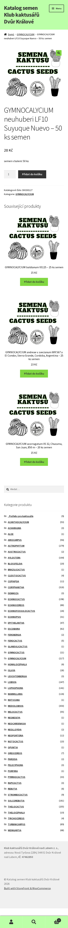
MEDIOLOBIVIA (15, 705)
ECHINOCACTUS (16, 599)
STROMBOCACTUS (18, 794)
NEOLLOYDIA (14, 729)
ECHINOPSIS (14, 616)
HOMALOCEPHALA (17, 664)
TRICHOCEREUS (16, 818)
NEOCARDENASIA (17, 723)
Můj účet (11, 922)
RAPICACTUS (14, 783)
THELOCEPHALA (16, 812)
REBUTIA (12, 788)
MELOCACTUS (15, 711)
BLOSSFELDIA (15, 563)
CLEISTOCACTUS (17, 575)
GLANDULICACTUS (17, 646)
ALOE (10, 534)
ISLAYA (11, 670)
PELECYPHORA (15, 765)
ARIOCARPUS (15, 540)
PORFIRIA (13, 771)
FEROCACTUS (15, 640)
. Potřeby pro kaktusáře (20, 516)
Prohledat (34, 922)
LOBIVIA (12, 682)
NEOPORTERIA (15, 735)
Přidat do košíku (32, 174)
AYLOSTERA (14, 557)
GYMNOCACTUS (16, 652)
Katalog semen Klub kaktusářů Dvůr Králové (21, 14)
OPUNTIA (13, 747)
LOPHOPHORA (15, 688)
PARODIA (12, 759)
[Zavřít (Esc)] (4, 911)
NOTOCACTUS (15, 741)
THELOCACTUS (16, 806)
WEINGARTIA (14, 830)
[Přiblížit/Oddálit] (29, 911)
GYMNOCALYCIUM (25, 34)
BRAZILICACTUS (16, 569)
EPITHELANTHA (16, 622)
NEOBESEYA (14, 717)
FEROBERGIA (14, 634)
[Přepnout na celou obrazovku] (21, 911)
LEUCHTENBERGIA (17, 676)
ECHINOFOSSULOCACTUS (21, 610)
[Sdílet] (12, 911)
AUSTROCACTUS (17, 551)
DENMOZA (13, 593)
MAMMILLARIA (15, 694)
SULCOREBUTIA (16, 800)
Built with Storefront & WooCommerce (27, 888)
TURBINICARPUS (16, 824)
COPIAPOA (13, 581)
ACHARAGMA (14, 528)
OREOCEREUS (15, 753)
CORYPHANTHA (16, 587)
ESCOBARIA (14, 628)
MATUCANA (14, 699)
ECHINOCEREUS (16, 605)
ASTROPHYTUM (16, 545)
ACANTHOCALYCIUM (18, 522)
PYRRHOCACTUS (16, 777)
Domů (11, 34)
